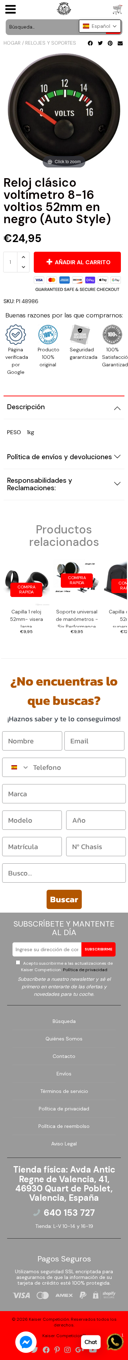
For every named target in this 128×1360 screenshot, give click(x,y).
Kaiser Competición (49, 1319)
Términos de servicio (64, 1091)
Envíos (64, 1073)
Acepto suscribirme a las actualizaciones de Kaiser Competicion (67, 966)
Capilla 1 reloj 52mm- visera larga (26, 617)
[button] (100, 26)
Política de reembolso (64, 1126)
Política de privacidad (84, 970)
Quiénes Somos (64, 1038)
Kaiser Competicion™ (64, 1336)
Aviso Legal (64, 1143)
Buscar (64, 899)
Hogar (12, 43)
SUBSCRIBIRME (98, 949)
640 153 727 (69, 1213)
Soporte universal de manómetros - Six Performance (77, 617)
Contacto (64, 1056)
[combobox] (16, 767)
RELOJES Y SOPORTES (50, 43)
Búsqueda (64, 1021)
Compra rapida (26, 589)
